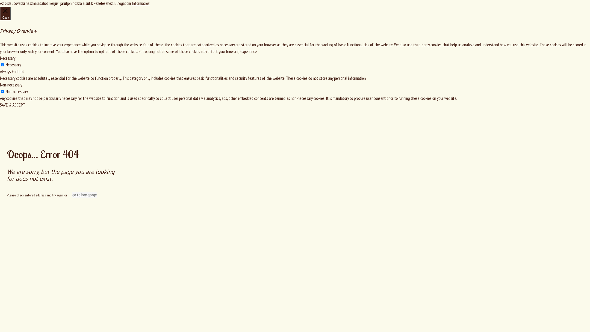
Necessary (13, 65)
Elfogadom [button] (122, 3)
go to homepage (84, 195)
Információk (141, 3)
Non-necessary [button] (11, 85)
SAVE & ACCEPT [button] (12, 105)
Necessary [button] (7, 58)
